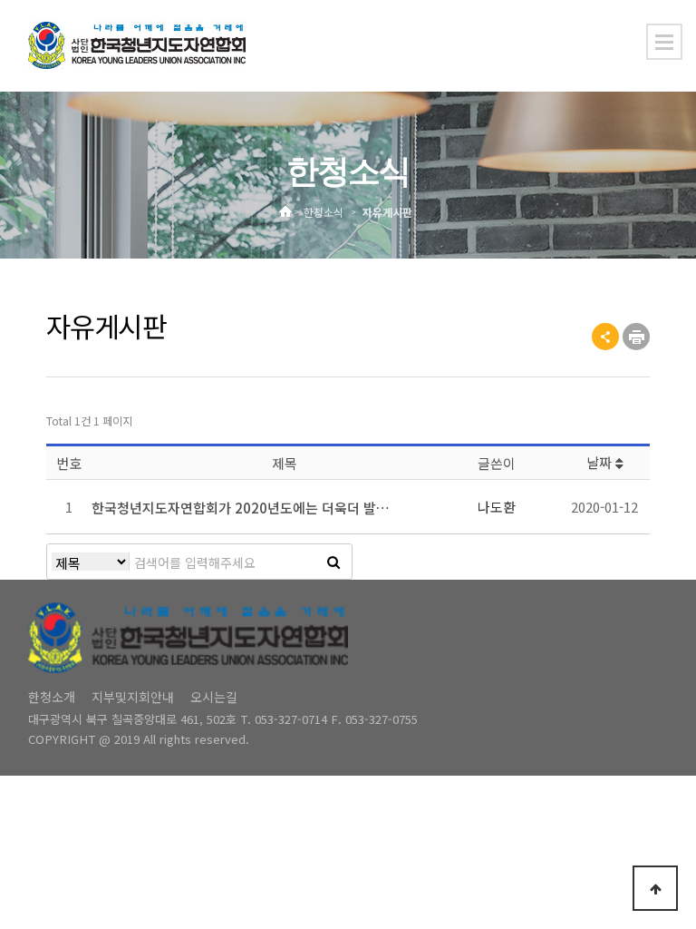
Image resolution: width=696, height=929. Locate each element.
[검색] (333, 561)
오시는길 (213, 697)
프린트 (636, 336)
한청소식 (323, 213)
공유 (605, 336)
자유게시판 (387, 213)
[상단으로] (655, 888)
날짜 (600, 462)
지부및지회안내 (133, 697)
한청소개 (51, 697)
